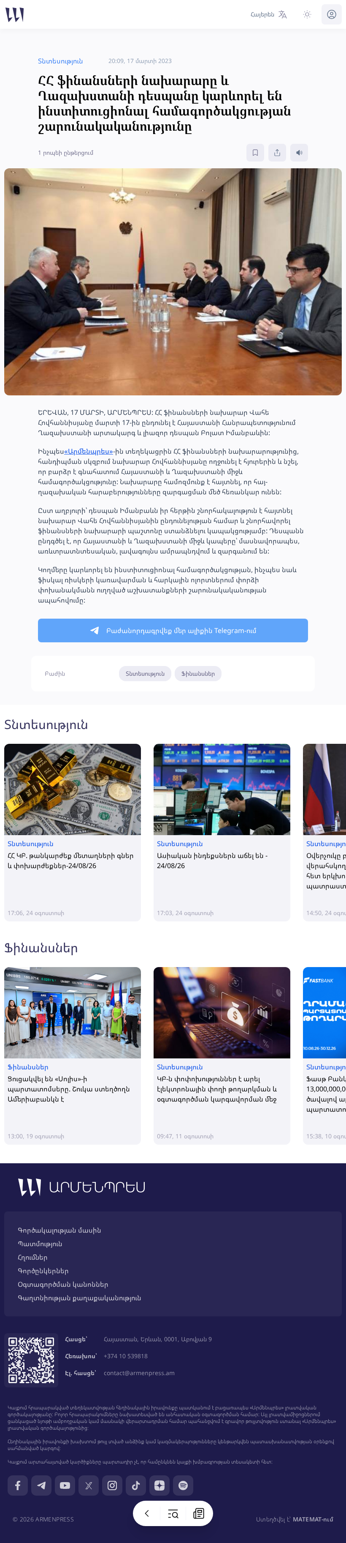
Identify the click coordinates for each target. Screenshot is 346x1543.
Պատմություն (40, 1243)
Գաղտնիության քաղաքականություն (79, 1297)
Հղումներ (33, 1257)
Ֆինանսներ (198, 673)
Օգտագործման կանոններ (63, 1284)
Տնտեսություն (145, 673)
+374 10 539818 (126, 1356)
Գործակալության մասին (59, 1230)
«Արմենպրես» (88, 451)
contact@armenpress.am (139, 1373)
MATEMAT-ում (313, 1519)
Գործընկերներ (43, 1270)
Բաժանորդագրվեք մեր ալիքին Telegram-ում (181, 630)
